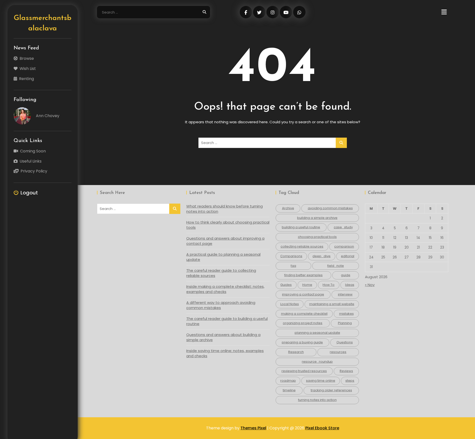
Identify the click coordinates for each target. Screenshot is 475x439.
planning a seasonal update (317, 332)
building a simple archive (317, 217)
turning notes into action (317, 399)
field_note (335, 265)
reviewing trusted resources (304, 371)
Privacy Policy (34, 171)
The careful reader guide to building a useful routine (227, 321)
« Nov (370, 284)
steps (349, 380)
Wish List (28, 68)
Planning (345, 323)
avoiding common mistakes (330, 208)
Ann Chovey (47, 116)
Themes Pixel (253, 428)
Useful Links (31, 161)
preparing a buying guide (302, 342)
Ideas (349, 284)
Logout (29, 192)
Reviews (346, 371)
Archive (288, 208)
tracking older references (331, 390)
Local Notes (289, 304)
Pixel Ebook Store (322, 428)
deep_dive (321, 256)
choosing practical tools (317, 236)
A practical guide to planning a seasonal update (223, 257)
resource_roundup (317, 361)
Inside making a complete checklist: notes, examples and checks (225, 289)
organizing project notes (302, 323)
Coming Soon (33, 151)
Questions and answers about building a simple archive (223, 337)
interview (345, 294)
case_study (343, 227)
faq (293, 265)
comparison (344, 246)
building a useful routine (301, 227)
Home (307, 284)
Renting (26, 79)
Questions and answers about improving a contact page (225, 241)
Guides (286, 284)
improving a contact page (303, 294)
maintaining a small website (331, 304)
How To (328, 284)
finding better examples (303, 275)
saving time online (320, 380)
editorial (347, 256)
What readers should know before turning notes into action (224, 209)
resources (338, 352)
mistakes (346, 313)
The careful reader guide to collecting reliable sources (221, 273)
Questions (344, 342)
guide (345, 275)
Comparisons (291, 256)
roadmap (288, 380)
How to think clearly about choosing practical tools (227, 225)
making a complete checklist (304, 313)
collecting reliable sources (302, 246)
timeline (289, 390)
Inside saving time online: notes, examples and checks (225, 353)
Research (296, 352)
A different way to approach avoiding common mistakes (220, 305)
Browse (27, 58)
